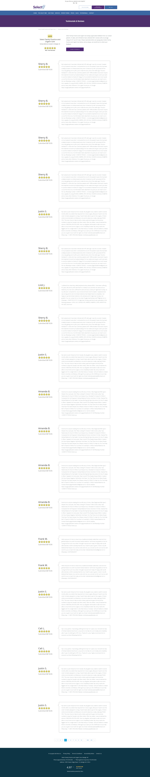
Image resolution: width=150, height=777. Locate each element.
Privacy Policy (66, 753)
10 (81, 740)
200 (88, 740)
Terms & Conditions (77, 753)
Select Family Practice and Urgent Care (47, 29)
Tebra (81, 771)
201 (91, 740)
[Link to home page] (36, 7)
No (76, 3)
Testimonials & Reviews (63, 29)
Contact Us (99, 753)
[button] (98, 7)
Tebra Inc (59, 753)
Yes (74, 3)
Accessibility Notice (89, 753)
